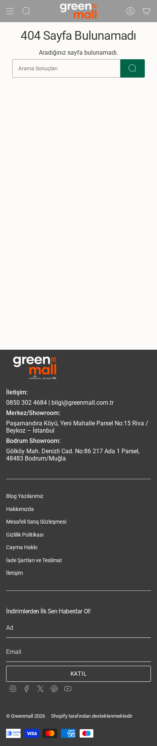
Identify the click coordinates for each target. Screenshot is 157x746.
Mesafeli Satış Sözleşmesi (36, 522)
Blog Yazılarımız (24, 496)
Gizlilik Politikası (24, 535)
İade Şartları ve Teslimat (34, 560)
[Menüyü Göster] (10, 11)
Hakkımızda (20, 509)
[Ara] (132, 68)
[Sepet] (146, 11)
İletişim (14, 573)
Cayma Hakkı (21, 547)
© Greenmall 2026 (25, 716)
